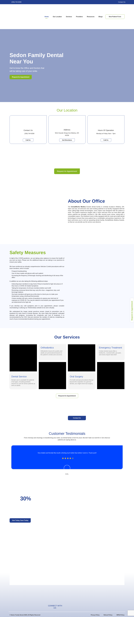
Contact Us (28, 130)
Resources (90, 16)
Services (69, 16)
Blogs (101, 16)
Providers (79, 16)
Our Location (57, 16)
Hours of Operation (106, 130)
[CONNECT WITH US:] (66, 607)
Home (47, 16)
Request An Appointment (132, 310)
